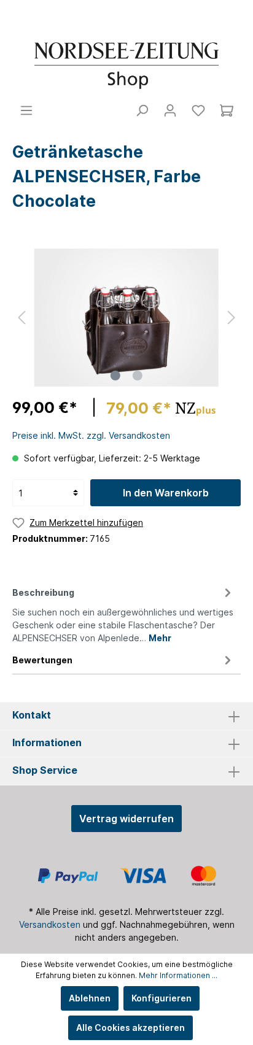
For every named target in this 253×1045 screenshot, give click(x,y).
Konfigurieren (161, 998)
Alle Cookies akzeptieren (130, 1027)
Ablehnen (90, 998)
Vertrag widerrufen (126, 818)
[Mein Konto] (170, 110)
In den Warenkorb (166, 493)
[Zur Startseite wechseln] (126, 65)
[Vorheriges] (21, 317)
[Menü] (26, 110)
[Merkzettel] (198, 110)
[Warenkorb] (226, 110)
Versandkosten (49, 924)
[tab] (123, 613)
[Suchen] (142, 110)
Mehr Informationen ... (178, 975)
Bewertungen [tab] (42, 660)
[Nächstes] (231, 317)
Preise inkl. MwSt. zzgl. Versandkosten (91, 435)
